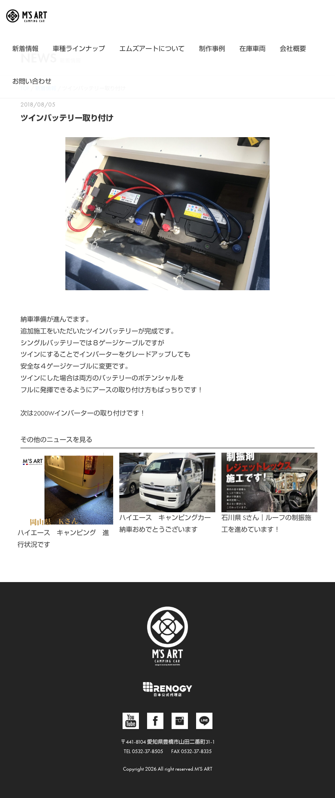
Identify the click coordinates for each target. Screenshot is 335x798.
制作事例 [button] (212, 48)
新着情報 (25, 48)
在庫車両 (252, 48)
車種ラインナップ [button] (79, 48)
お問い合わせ (31, 81)
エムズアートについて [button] (152, 48)
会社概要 (293, 48)
